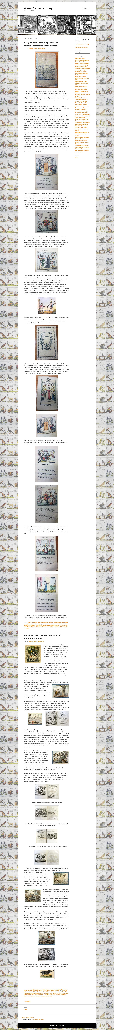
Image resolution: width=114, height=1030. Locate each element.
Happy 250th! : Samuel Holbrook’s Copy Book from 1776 (82, 78)
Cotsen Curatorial (49, 622)
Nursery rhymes (46, 990)
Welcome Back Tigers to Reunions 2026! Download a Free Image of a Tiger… (82, 106)
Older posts (27, 1001)
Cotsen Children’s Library (38, 8)
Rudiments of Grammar (41, 626)
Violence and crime (55, 990)
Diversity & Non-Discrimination (57, 1025)
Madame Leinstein (31, 626)
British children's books (39, 622)
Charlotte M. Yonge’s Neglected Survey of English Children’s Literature (82, 60)
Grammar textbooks (47, 625)
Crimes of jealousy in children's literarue (42, 991)
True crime (58, 994)
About (76, 157)
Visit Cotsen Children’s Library (82, 44)
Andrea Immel (42, 48)
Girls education (39, 625)
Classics (51, 989)
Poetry (38, 624)
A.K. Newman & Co (48, 624)
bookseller (55, 624)
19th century (31, 622)
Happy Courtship (55, 991)
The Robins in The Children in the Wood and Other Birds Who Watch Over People (82, 124)
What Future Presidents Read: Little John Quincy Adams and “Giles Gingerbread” (82, 115)
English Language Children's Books (32, 990)
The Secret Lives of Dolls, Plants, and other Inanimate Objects (82, 129)
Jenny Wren (62, 991)
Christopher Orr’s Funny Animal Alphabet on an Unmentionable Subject (81, 88)
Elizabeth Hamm (31, 625)
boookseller (60, 624)
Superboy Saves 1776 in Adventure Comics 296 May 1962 (81, 83)
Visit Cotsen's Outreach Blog (81, 47)
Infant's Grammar (61, 625)
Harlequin (54, 625)
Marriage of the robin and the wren (41, 993)
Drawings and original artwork (60, 989)
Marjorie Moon (30, 993)
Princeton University (87, 1018)
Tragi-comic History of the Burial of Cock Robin (45, 994)
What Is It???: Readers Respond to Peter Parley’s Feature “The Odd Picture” (81, 111)
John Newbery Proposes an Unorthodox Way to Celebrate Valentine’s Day (82, 147)
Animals (36, 989)
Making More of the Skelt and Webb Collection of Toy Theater (82, 134)
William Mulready (48, 996)
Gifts (41, 990)
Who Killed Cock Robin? (38, 996)
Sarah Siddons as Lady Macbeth (54, 626)
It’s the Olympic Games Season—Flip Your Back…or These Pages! (82, 142)
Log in (25, 1009)
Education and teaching (59, 622)
